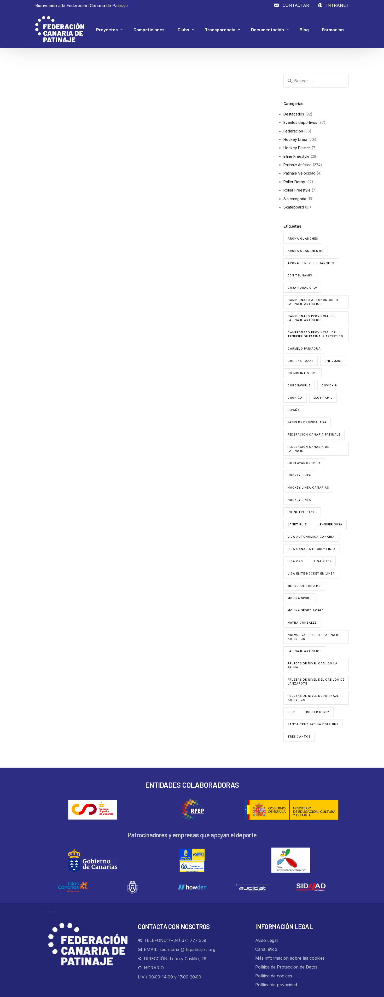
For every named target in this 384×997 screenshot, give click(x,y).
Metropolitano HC (304, 585)
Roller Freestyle (297, 190)
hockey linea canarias (308, 487)
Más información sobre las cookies (290, 958)
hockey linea (299, 475)
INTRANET (337, 5)
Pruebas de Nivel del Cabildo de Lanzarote (316, 681)
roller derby (317, 712)
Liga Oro (295, 561)
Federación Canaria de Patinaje (308, 448)
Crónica (295, 397)
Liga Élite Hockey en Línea (311, 573)
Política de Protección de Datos (286, 967)
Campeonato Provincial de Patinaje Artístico (312, 318)
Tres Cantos (299, 736)
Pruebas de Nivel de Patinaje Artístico (313, 697)
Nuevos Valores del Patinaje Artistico (313, 636)
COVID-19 (329, 385)
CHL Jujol (333, 360)
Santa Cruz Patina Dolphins (313, 724)
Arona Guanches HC (306, 250)
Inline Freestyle (296, 156)
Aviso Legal (266, 940)
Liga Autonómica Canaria (311, 536)
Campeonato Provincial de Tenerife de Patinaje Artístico (315, 334)
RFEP (291, 712)
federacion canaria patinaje (314, 434)
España (294, 409)
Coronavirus (299, 385)
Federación (293, 131)
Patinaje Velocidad (299, 173)
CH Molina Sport (302, 373)
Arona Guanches (303, 238)
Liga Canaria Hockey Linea (312, 548)
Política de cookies (273, 975)
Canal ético (266, 949)
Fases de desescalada (307, 422)
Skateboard (293, 207)
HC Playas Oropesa (304, 463)
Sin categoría (294, 198)
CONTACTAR (296, 5)
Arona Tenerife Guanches (311, 263)
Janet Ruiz (297, 524)
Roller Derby (294, 181)
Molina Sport (300, 598)
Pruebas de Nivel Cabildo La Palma (313, 665)
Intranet (48, 911)
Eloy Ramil (323, 397)
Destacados (293, 114)
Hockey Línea (295, 139)
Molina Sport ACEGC (306, 610)
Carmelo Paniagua (304, 348)
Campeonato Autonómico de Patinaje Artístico (313, 301)
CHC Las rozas (300, 360)
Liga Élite (322, 561)
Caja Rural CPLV (302, 287)
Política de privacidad (276, 984)
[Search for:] (316, 81)
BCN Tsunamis (300, 275)
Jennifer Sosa (330, 524)
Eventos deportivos (300, 122)
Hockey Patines (297, 148)
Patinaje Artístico (297, 165)
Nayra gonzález (302, 622)
